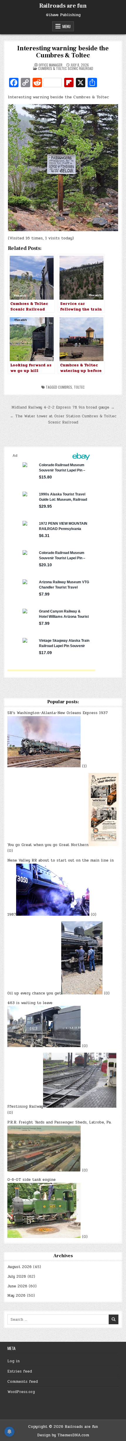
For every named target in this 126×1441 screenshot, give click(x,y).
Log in (13, 1361)
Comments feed (22, 1382)
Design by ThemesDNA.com (63, 1435)
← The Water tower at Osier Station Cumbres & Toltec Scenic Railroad (63, 419)
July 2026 (16, 1276)
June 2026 (17, 1286)
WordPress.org (21, 1392)
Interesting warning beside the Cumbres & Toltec (63, 51)
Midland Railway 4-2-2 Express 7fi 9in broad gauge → (63, 407)
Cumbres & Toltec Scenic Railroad (65, 68)
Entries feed (19, 1371)
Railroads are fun (63, 6)
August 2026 (19, 1267)
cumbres (65, 387)
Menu (66, 26)
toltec (79, 387)
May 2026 (16, 1295)
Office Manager (50, 65)
